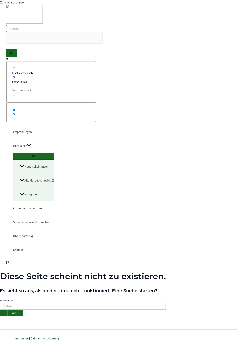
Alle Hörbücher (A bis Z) (39, 180)
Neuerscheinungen (36, 167)
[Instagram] (8, 263)
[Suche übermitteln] (3, 313)
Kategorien (31, 194)
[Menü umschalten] (33, 156)
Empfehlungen (22, 132)
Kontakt (18, 250)
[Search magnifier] (11, 53)
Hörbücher (20, 146)
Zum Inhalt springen (12, 2)
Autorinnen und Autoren (28, 208)
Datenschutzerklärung (45, 338)
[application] (29, 146)
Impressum (21, 338)
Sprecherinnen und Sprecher (31, 222)
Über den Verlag (23, 236)
